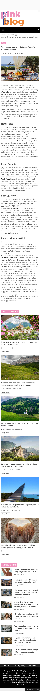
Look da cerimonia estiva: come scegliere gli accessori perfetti (25, 570)
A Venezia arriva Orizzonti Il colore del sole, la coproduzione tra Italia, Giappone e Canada (26, 604)
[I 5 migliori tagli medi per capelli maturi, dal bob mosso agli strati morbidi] (6, 616)
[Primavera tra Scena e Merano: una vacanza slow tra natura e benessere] (20, 327)
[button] (38, 30)
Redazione (8, 665)
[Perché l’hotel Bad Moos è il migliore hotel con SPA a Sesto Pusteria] (20, 408)
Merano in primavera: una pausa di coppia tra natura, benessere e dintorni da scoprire (18, 384)
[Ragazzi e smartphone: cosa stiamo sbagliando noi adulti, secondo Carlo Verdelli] (6, 640)
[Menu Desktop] (3, 30)
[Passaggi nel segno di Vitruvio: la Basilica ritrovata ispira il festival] (6, 582)
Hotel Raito (21, 141)
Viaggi (3, 43)
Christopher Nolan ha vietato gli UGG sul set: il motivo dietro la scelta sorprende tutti (26, 592)
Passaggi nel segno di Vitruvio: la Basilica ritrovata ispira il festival (26, 581)
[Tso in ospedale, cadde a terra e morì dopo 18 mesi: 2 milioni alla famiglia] (6, 628)
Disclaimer (32, 665)
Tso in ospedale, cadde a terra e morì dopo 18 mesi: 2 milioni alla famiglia (26, 628)
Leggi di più (5, 351)
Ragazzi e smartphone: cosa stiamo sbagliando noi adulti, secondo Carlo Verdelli (25, 640)
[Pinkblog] (12, 18)
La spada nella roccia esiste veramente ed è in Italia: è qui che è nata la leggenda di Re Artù (18, 546)
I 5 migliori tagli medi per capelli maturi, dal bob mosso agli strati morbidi (26, 616)
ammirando (5, 233)
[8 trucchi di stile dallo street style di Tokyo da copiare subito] (6, 652)
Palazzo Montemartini (9, 258)
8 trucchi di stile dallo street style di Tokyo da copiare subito (26, 651)
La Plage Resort (15, 208)
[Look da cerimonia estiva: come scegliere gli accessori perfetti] (6, 572)
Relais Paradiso (6, 179)
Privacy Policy (20, 665)
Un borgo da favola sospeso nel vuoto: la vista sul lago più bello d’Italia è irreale (19, 465)
